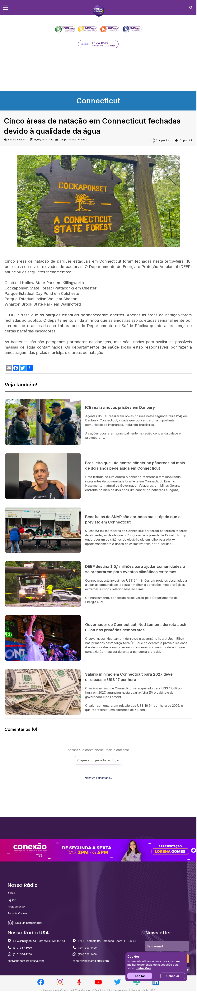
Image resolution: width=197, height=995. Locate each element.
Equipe (12, 900)
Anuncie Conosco (18, 913)
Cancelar (172, 976)
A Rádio (12, 893)
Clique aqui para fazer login (98, 760)
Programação (16, 906)
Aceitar (139, 976)
